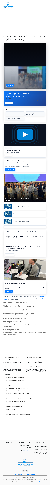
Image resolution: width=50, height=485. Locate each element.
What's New (8, 385)
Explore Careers (10, 169)
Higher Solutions (9, 411)
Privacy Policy (22, 474)
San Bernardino (41, 296)
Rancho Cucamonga (28, 298)
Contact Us (9, 291)
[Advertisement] (25, 20)
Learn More (8, 226)
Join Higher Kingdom (10, 409)
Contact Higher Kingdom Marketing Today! (24, 287)
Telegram (40, 481)
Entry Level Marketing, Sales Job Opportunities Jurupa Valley (18, 390)
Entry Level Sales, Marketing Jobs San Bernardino (16, 382)
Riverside (14, 298)
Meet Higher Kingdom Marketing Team (14, 406)
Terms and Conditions (30, 474)
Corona (34, 298)
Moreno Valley (20, 298)
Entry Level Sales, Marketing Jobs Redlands (15, 380)
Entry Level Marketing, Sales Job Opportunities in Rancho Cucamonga (20, 396)
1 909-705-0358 (25, 450)
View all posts (9, 254)
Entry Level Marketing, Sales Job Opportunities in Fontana (18, 388)
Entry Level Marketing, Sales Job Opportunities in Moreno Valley (19, 398)
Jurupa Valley (40, 298)
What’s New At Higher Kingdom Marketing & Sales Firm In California (21, 232)
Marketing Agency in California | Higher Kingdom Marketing (18, 414)
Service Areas (9, 404)
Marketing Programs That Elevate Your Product (34, 113)
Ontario (5, 298)
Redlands (10, 298)
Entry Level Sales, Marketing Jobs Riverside (15, 377)
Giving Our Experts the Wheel (13, 118)
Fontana (5, 299)
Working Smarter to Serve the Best (14, 113)
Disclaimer (17, 474)
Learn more (9, 103)
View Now (8, 154)
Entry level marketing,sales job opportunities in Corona (17, 393)
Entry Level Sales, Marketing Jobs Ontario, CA (15, 401)
